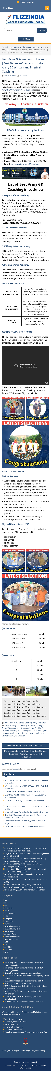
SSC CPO (8, 949)
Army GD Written (39, 723)
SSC (6, 903)
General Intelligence (12, 929)
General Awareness (12, 926)
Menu (28, 39)
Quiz (6, 905)
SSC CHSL (8, 947)
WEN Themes (25, 1068)
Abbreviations (9, 913)
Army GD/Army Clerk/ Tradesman (17, 90)
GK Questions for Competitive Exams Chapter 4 (23, 1001)
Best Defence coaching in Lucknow (29, 733)
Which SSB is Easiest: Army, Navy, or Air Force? (23, 884)
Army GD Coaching (25, 723)
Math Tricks (9, 931)
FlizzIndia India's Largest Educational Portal (19, 47)
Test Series (8, 908)
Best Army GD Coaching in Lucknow (23, 730)
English (7, 923)
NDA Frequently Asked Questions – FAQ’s (26, 745)
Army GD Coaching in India (38, 725)
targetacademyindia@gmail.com (25, 164)
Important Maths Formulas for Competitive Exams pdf (27, 812)
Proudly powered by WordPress (17, 1065)
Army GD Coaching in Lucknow (13, 728)
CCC (6, 916)
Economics (8, 921)
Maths (7, 910)
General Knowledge (12, 936)
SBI (5, 944)
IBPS (6, 942)
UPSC (6, 952)
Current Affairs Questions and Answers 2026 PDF (24, 792)
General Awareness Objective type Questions (22, 973)
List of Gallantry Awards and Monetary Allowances (25, 826)
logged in (16, 769)
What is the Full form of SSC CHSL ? (18, 983)
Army (40, 47)
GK (5, 900)
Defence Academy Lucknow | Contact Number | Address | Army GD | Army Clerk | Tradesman (25, 754)
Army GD (13, 723)
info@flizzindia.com (27, 2)
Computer (8, 918)
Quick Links (8, 8)
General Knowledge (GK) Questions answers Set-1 (24, 981)
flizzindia (23, 75)
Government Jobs (11, 939)
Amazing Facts (10, 934)
